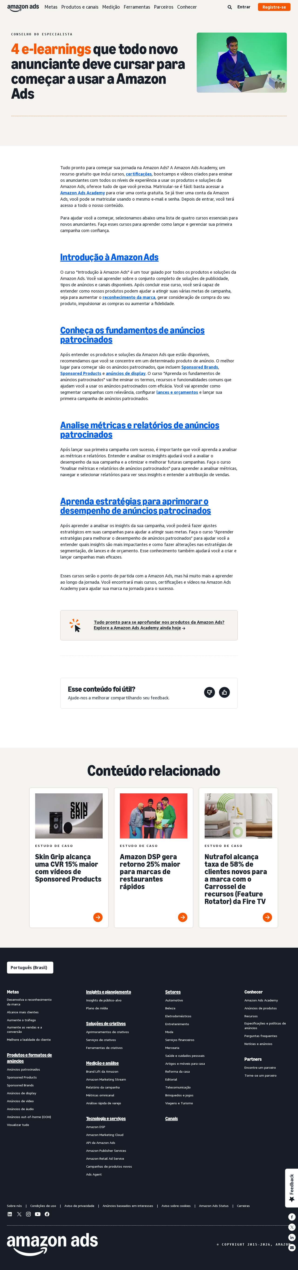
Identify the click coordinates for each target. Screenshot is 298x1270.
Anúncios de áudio (20, 1109)
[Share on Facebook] (292, 1217)
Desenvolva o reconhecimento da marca (29, 1001)
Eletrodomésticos (178, 1016)
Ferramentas (137, 7)
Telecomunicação (178, 1087)
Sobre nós (14, 1206)
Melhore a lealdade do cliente (29, 1039)
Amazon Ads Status (214, 1206)
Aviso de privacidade (79, 1206)
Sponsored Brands (199, 367)
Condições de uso (43, 1206)
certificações (139, 173)
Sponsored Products (80, 373)
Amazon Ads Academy (82, 192)
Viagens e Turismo (179, 1103)
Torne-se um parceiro (260, 1075)
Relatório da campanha (103, 1087)
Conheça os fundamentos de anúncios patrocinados (132, 334)
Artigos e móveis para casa (185, 1063)
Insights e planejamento (108, 992)
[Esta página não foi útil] (209, 693)
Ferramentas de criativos (104, 1048)
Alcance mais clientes (23, 1012)
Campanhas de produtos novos (109, 1166)
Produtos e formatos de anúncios (29, 1058)
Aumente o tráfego (21, 1020)
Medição (111, 7)
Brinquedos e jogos (179, 1095)
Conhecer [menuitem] (253, 992)
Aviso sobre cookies (176, 1206)
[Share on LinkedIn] (292, 1237)
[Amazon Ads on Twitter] (19, 1215)
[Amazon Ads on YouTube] (38, 1215)
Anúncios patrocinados (23, 1069)
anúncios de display (126, 373)
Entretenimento (177, 1024)
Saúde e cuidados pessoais (185, 1056)
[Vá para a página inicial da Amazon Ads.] (52, 1244)
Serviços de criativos (101, 1040)
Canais (171, 1118)
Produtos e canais (79, 7)
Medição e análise (102, 1063)
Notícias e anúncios (258, 1044)
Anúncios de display (21, 1093)
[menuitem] (30, 1083)
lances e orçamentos (177, 392)
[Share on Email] (292, 1247)
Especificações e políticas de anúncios (265, 1025)
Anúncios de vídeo (20, 1101)
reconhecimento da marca (129, 297)
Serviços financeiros (179, 1040)
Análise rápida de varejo (103, 1103)
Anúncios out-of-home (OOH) (29, 1117)
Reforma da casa (177, 1071)
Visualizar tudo (18, 1125)
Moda (169, 1032)
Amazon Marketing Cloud (104, 1135)
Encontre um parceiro (260, 1067)
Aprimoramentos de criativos (107, 1032)
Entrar (244, 6)
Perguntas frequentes (260, 1036)
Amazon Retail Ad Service (105, 1158)
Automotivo (174, 1000)
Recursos (251, 1016)
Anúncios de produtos (260, 1008)
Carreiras (243, 1206)
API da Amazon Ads (100, 1143)
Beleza (170, 1008)
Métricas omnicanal (100, 1095)
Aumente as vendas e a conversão (24, 1029)
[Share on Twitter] (292, 1227)
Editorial (171, 1079)
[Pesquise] (230, 7)
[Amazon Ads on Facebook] (47, 1215)
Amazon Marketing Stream (106, 1079)
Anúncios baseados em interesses (128, 1206)
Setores (173, 992)
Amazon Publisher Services (106, 1150)
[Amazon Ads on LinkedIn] (10, 1215)
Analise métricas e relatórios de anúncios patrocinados (139, 429)
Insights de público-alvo (104, 1000)
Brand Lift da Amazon (102, 1071)
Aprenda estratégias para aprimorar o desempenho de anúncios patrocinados (135, 505)
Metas (51, 7)
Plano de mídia (97, 1008)
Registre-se (274, 7)
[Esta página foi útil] (224, 693)
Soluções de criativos (106, 1023)
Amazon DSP (95, 1127)
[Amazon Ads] (19, 7)
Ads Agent (94, 1174)
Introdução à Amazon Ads (109, 257)
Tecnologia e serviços (106, 1118)
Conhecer (187, 7)
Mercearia (172, 1048)
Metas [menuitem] (13, 992)
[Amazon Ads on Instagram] (28, 1215)
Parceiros (163, 7)
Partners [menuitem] (253, 1059)
